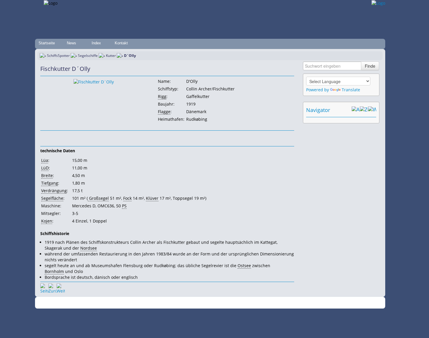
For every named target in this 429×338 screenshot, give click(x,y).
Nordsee (88, 248)
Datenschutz (180, 302)
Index (96, 43)
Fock (127, 198)
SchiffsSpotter (58, 55)
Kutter (111, 55)
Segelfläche (52, 198)
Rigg (162, 96)
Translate (351, 89)
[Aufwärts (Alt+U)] (356, 110)
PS (124, 206)
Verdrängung (54, 190)
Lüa (44, 160)
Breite (47, 175)
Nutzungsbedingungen (212, 302)
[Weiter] (61, 287)
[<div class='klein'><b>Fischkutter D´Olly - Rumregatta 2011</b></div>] (93, 81)
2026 (111, 302)
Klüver (152, 198)
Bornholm (54, 271)
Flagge (164, 111)
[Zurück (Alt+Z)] (364, 110)
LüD (45, 168)
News (71, 43)
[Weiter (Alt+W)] (372, 110)
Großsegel (98, 198)
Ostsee (244, 265)
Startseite (47, 43)
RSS (295, 302)
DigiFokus (280, 302)
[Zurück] (52, 287)
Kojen (46, 221)
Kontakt (121, 43)
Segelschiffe (88, 55)
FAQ (238, 302)
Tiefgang (49, 183)
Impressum (157, 302)
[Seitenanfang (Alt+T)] (44, 287)
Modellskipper (256, 302)
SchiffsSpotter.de (130, 302)
